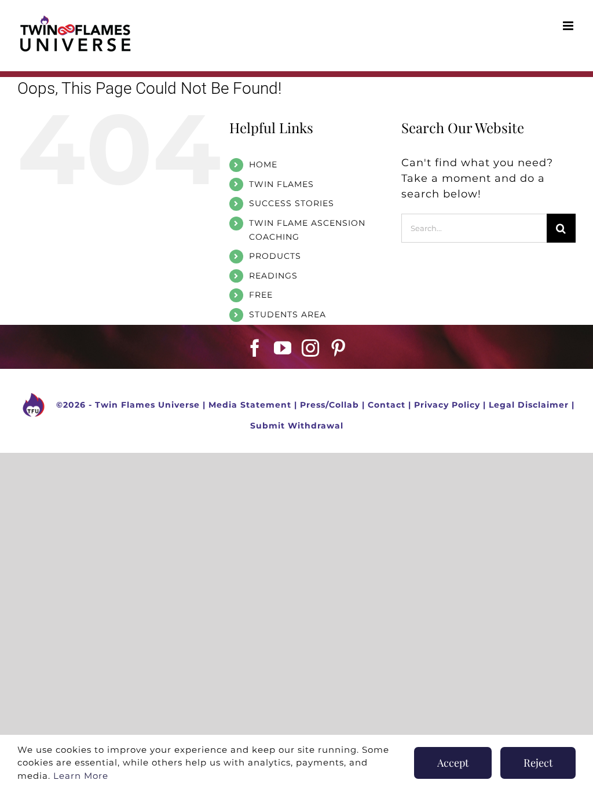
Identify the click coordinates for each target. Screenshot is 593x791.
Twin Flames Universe (147, 404)
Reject (538, 763)
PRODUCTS (275, 256)
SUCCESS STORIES (291, 203)
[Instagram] (311, 348)
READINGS (273, 275)
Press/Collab (329, 404)
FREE (261, 295)
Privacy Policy (447, 404)
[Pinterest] (338, 348)
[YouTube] (283, 348)
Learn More (80, 775)
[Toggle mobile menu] (569, 26)
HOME (263, 164)
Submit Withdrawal (296, 425)
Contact (386, 404)
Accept (452, 763)
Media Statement (249, 404)
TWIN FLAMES (281, 184)
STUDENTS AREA (287, 314)
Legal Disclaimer (529, 404)
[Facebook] (255, 348)
